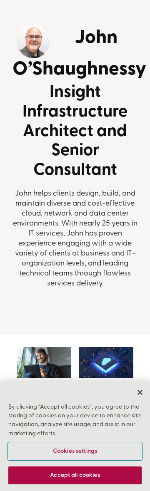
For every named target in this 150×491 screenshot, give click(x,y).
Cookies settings (75, 451)
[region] (75, 436)
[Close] (140, 392)
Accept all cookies (75, 475)
